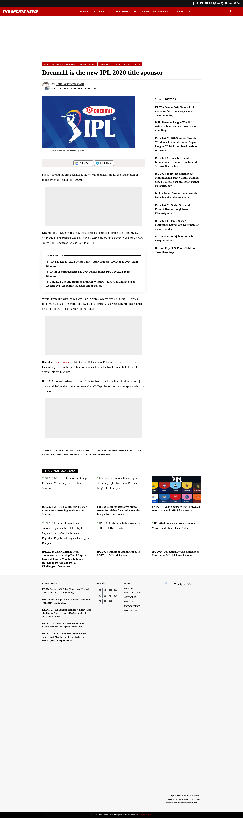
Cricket (58, 450)
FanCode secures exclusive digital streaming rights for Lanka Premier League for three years (118, 510)
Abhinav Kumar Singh (70, 84)
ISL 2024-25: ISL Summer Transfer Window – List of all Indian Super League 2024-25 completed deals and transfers (66, 613)
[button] (231, 11)
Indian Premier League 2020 (60, 64)
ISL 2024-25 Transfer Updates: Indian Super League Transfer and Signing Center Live (176, 161)
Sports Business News (127, 64)
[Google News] (206, 3)
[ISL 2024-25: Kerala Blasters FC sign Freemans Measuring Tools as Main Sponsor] (66, 489)
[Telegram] (234, 3)
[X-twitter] (104, 590)
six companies (64, 362)
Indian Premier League (93, 450)
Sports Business (84, 454)
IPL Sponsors (56, 454)
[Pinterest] (214, 3)
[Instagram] (210, 3)
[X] (197, 3)
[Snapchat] (115, 595)
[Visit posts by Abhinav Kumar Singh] (46, 86)
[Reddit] (230, 3)
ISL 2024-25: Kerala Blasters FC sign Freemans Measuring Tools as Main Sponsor (64, 510)
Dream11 (78, 450)
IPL (131, 450)
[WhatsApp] (238, 3)
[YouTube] (201, 3)
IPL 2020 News (87, 64)
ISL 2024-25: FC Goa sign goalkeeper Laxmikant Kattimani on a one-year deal (177, 224)
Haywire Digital (145, 815)
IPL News (46, 454)
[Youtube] (110, 590)
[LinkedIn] (219, 3)
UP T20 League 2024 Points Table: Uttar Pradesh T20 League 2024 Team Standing (175, 111)
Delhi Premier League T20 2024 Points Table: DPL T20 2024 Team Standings (175, 126)
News (66, 454)
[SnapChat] (226, 3)
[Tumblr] (222, 3)
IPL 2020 (137, 450)
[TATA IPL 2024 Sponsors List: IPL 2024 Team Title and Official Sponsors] (176, 489)
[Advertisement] (121, 37)
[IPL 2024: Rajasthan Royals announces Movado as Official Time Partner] (176, 534)
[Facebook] (193, 3)
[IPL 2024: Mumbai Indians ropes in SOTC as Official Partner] (121, 534)
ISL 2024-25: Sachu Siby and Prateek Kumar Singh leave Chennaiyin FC (172, 209)
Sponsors (105, 64)
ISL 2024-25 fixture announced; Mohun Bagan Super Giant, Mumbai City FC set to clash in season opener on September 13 (64, 637)
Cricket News (67, 450)
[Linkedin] (104, 595)
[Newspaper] (110, 601)
